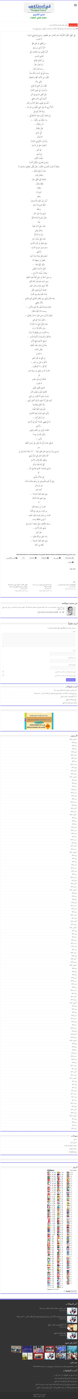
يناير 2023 (74, 874)
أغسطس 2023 (73, 852)
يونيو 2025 (74, 783)
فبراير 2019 (74, 1022)
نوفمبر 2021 (74, 918)
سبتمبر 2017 (74, 1075)
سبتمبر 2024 (74, 811)
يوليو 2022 (74, 893)
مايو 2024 (74, 824)
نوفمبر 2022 (74, 880)
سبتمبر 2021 (74, 924)
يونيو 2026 (74, 745)
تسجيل (75, 1139)
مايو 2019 (74, 1012)
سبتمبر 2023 (74, 849)
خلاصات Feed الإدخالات (70, 1146)
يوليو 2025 (74, 780)
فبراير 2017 (74, 1097)
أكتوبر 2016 (74, 1109)
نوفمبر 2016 (74, 1106)
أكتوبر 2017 (74, 1072)
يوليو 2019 (74, 1006)
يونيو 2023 (74, 858)
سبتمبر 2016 (74, 1113)
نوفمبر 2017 (74, 1069)
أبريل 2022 (74, 902)
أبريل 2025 (74, 789)
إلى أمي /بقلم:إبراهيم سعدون (60, 1378)
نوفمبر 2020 (74, 956)
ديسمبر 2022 (73, 877)
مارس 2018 (74, 1056)
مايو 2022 (74, 899)
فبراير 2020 (74, 984)
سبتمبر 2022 (74, 887)
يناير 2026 (74, 761)
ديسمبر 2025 (73, 764)
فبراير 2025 (74, 796)
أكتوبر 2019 (74, 996)
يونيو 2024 (74, 821)
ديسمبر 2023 (73, 840)
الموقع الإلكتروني (72, 665)
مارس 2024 (74, 830)
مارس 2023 (74, 868)
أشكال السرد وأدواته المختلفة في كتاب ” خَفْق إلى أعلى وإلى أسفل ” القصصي (53, 1387)
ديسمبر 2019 (73, 990)
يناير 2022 (74, 912)
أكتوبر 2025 (74, 771)
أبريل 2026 (74, 752)
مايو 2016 (74, 1125)
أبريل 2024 (74, 827)
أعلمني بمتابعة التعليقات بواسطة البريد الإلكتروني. (65, 672)
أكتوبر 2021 (74, 921)
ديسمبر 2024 (73, 802)
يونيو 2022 (74, 896)
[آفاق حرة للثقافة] (39, 10)
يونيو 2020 (74, 971)
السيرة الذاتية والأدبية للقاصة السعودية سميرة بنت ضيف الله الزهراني (50, 1384)
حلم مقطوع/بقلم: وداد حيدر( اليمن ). (62, 1375)
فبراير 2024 (74, 833)
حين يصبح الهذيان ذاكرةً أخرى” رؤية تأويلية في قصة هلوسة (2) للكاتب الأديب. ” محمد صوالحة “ (55, 693)
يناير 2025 (74, 799)
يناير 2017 (74, 1100)
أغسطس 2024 (73, 815)
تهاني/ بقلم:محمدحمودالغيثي (71, 700)
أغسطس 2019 (73, 1003)
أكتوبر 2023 (74, 846)
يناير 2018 (74, 1062)
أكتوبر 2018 (74, 1034)
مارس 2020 (74, 981)
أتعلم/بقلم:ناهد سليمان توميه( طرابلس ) (67, 584)
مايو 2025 (74, 786)
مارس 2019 (74, 1018)
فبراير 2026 (74, 758)
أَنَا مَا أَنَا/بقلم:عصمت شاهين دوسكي (69, 696)
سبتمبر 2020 (74, 962)
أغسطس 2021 (73, 927)
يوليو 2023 (74, 855)
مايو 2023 (74, 862)
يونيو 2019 (74, 1009)
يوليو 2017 (74, 1081)
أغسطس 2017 (73, 1078)
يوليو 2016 (74, 1119)
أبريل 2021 (74, 940)
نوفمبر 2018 (74, 1031)
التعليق (74, 631)
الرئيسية (74, 29)
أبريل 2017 (74, 1091)
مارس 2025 (74, 793)
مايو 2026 (74, 749)
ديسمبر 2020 (73, 953)
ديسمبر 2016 (73, 1103)
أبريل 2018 (74, 1053)
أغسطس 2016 (73, 1116)
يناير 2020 (74, 987)
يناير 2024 (74, 836)
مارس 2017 (74, 1094)
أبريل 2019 (74, 1015)
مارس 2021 (74, 943)
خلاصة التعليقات (73, 1149)
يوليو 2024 (74, 818)
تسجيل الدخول (73, 1142)
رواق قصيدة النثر (68, 29)
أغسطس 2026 (73, 739)
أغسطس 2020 (73, 965)
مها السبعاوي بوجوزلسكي (72, 1384)
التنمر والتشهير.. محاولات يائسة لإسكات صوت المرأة (53, 25)
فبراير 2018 (74, 1059)
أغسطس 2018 (73, 1040)
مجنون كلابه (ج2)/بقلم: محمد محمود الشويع (63, 1381)
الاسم (74, 650)
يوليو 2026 (74, 742)
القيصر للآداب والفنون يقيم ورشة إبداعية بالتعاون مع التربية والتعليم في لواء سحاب (17, 585)
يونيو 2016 (74, 1122)
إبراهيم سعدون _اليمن (72, 1378)
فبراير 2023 (74, 871)
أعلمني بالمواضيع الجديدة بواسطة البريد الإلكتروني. (65, 675)
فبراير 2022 (74, 909)
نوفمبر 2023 (74, 843)
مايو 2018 (74, 1050)
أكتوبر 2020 (74, 959)
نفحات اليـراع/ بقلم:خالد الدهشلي (70, 703)
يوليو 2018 (74, 1044)
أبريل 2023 (74, 865)
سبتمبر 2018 (74, 1037)
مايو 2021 (74, 937)
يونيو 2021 (74, 934)
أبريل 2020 (74, 978)
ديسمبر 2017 (73, 1066)
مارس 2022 (74, 905)
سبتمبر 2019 (74, 1000)
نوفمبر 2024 (74, 805)
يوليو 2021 (74, 931)
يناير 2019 (74, 1025)
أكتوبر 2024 (74, 808)
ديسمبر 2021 (73, 915)
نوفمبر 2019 (74, 993)
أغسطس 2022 (73, 890)
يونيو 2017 (74, 1084)
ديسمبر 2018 (73, 1028)
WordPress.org (73, 1152)
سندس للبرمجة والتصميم (38, 1394)
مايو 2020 (74, 975)
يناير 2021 (74, 949)
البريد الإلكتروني (72, 658)
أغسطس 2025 (73, 777)
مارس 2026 (74, 755)
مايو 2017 (74, 1087)
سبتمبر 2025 (74, 774)
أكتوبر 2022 (74, 884)
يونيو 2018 (74, 1047)
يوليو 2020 (74, 968)
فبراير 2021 (74, 946)
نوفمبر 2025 (74, 767)
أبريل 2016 (74, 1128)
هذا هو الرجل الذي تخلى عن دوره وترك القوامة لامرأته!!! (42, 585)
